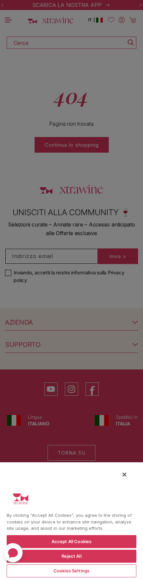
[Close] (124, 474)
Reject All (71, 556)
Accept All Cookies (71, 541)
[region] (71, 520)
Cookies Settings (71, 570)
